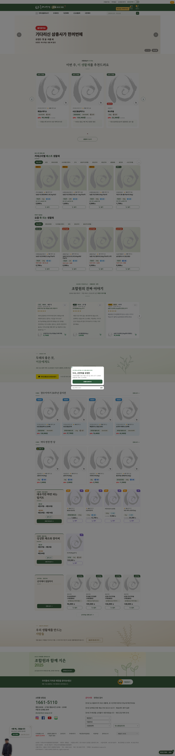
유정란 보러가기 (87, 381)
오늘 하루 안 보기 (76, 388)
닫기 (101, 388)
